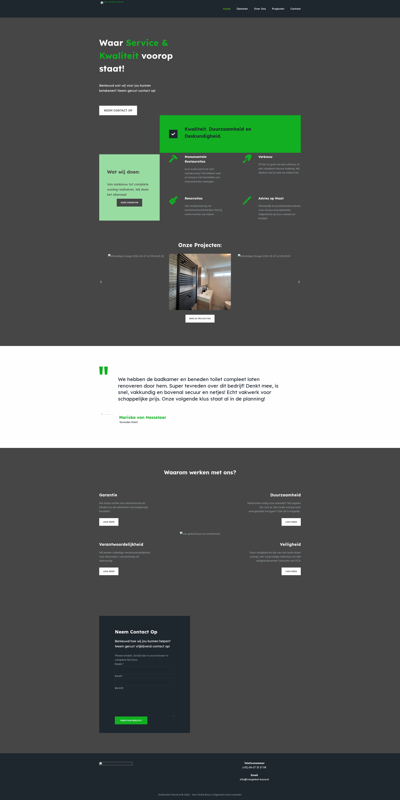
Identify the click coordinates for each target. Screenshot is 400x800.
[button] (101, 282)
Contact (295, 8)
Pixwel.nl (176, 794)
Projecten (278, 8)
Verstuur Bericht (131, 720)
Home (226, 8)
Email (119, 675)
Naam (119, 663)
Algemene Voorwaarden (227, 794)
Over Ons (260, 8)
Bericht (119, 687)
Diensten (242, 8)
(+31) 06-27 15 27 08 (254, 767)
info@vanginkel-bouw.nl (254, 779)
